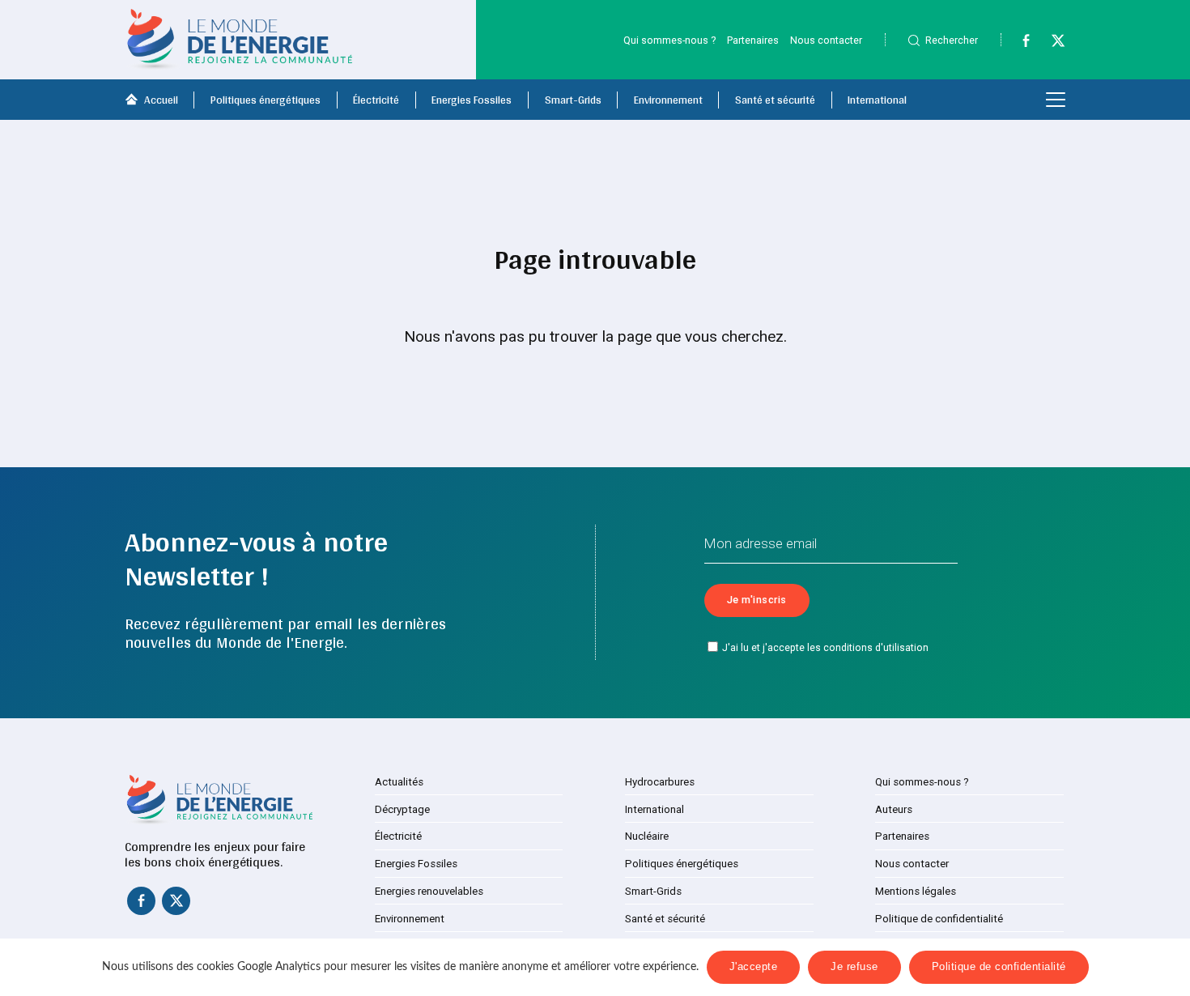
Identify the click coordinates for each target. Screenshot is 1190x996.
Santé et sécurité (775, 99)
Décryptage (402, 809)
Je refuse (854, 967)
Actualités (399, 782)
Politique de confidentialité (939, 919)
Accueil (161, 99)
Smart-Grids (573, 99)
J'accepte (753, 967)
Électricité (376, 99)
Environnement (668, 99)
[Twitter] (1050, 43)
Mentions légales (915, 891)
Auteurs (893, 809)
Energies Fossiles (471, 99)
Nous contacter (826, 40)
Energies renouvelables (429, 891)
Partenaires (753, 40)
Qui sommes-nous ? (669, 40)
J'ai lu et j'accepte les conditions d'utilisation (825, 647)
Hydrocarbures (660, 782)
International (877, 99)
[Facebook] (1018, 43)
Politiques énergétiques (265, 99)
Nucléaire (647, 836)
